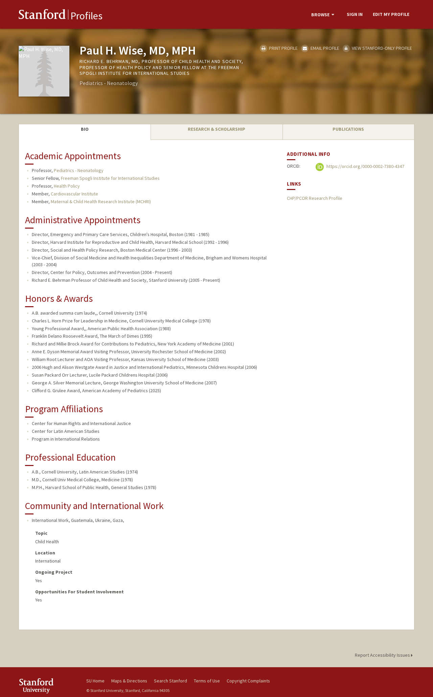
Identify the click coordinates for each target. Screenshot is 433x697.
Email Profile (324, 48)
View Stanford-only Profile (381, 48)
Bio (85, 129)
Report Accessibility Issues (383, 655)
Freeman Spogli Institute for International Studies (110, 178)
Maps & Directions (129, 681)
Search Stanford (170, 681)
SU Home (95, 681)
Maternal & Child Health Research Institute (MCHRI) (101, 201)
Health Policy (67, 186)
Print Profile (283, 48)
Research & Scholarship (216, 129)
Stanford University (47, 685)
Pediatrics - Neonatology (79, 170)
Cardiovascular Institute (74, 194)
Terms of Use (207, 681)
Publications (348, 129)
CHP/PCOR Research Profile (314, 198)
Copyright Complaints (248, 681)
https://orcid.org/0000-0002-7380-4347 (364, 167)
